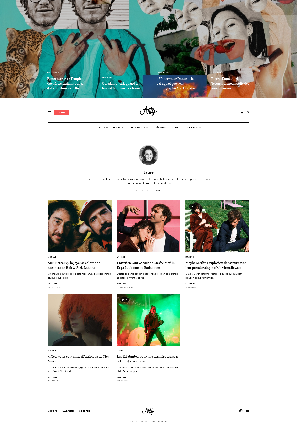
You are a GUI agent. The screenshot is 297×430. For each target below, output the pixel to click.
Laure (54, 284)
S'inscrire (61, 112)
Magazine (68, 411)
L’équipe (52, 411)
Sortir (120, 351)
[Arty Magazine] (149, 111)
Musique (52, 257)
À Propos (84, 411)
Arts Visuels (53, 73)
